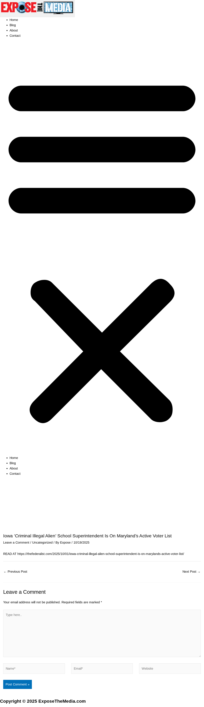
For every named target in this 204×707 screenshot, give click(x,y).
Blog (13, 25)
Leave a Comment (16, 542)
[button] (102, 249)
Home (14, 20)
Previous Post (15, 571)
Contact (15, 35)
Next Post (191, 571)
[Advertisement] (102, 509)
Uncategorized (42, 542)
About (14, 30)
